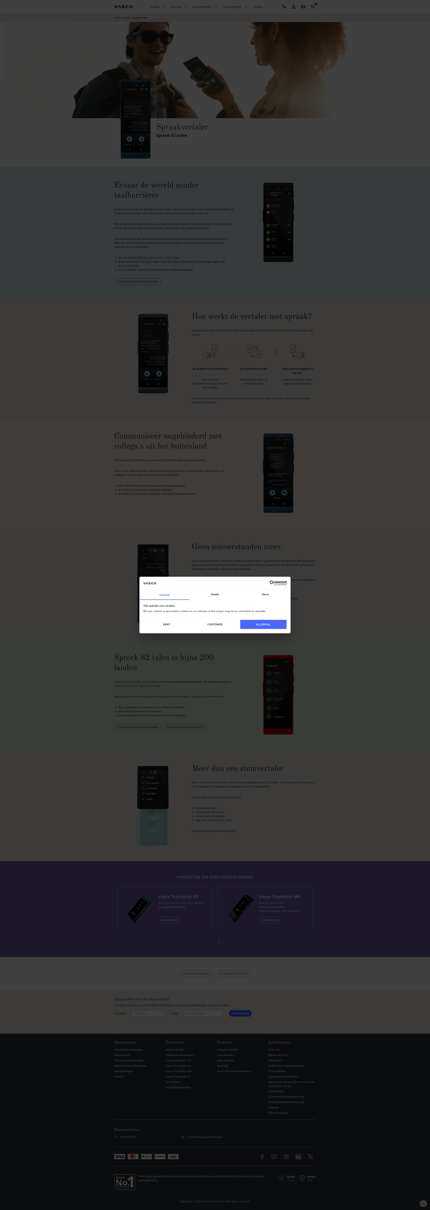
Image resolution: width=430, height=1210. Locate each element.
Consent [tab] (165, 594)
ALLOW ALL (263, 624)
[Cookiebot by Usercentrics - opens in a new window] (272, 583)
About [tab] (265, 594)
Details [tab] (215, 594)
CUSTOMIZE (215, 624)
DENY (166, 624)
